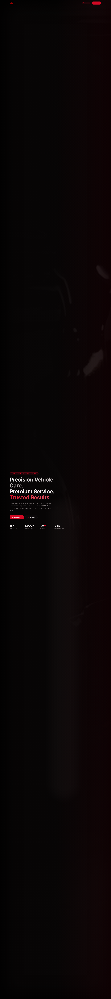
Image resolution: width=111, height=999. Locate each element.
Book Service (96, 3)
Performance (46, 3)
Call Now (87, 3)
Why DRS (37, 3)
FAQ (59, 3)
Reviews (53, 3)
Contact (64, 3)
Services (31, 3)
